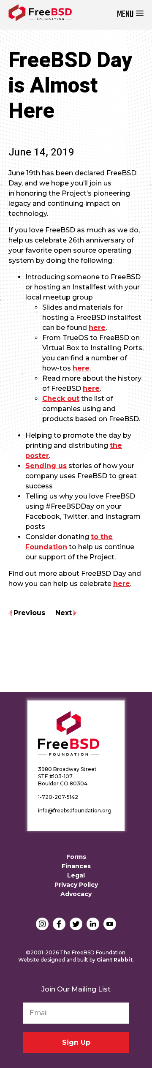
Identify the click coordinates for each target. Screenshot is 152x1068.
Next (63, 613)
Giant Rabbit (115, 959)
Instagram (42, 923)
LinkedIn (92, 923)
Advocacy (76, 894)
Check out (60, 399)
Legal (76, 875)
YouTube (109, 923)
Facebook (59, 923)
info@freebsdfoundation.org (74, 810)
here (97, 328)
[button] (130, 14)
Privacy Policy (76, 884)
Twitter (76, 923)
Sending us (46, 466)
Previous (29, 613)
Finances (76, 866)
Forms (76, 857)
